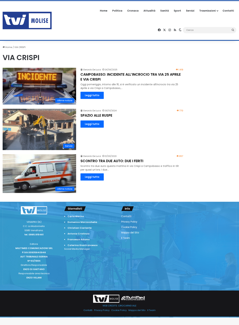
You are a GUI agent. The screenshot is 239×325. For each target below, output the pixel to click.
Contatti (228, 10)
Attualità (149, 10)
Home (103, 10)
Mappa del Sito (130, 232)
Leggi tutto (92, 95)
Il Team (125, 238)
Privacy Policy (129, 221)
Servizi (190, 10)
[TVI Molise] (27, 20)
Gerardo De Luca (92, 69)
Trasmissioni (207, 10)
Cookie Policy (129, 227)
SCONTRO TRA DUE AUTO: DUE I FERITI (111, 160)
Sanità (164, 10)
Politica (117, 10)
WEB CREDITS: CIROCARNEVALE (119, 305)
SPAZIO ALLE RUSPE (96, 115)
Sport (177, 10)
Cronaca (133, 10)
